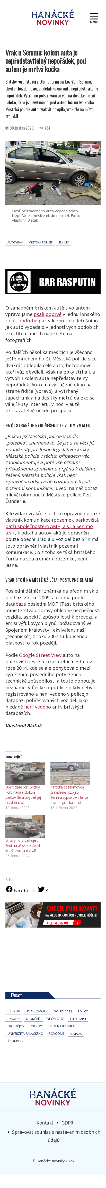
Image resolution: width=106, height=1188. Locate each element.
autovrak (15, 242)
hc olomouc (37, 1011)
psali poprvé (47, 314)
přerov (13, 1011)
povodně (56, 1033)
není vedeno (37, 707)
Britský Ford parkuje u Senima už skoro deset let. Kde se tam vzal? (22, 845)
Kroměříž (33, 1019)
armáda (76, 1034)
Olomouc (55, 1018)
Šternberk (15, 1041)
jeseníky (36, 1026)
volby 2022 (63, 1011)
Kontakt (45, 1123)
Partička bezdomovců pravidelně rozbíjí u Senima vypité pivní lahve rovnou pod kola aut (69, 795)
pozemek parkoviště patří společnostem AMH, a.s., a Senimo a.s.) (52, 526)
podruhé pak (32, 321)
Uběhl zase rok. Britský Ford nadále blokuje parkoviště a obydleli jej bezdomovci (23, 795)
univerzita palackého (25, 1033)
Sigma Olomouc (63, 1025)
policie (83, 1011)
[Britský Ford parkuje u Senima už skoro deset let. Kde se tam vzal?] (25, 826)
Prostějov (15, 1026)
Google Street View (40, 655)
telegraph (78, 1019)
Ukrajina (13, 1019)
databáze (15, 604)
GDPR (67, 1123)
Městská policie (40, 242)
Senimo (63, 242)
